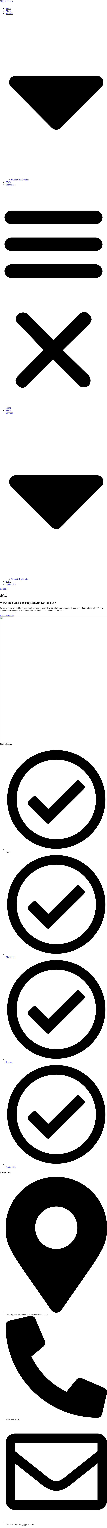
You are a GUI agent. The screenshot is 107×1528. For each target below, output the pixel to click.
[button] (53, 296)
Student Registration (20, 179)
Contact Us (10, 185)
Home (8, 8)
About (8, 11)
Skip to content (6, 1)
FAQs (8, 182)
